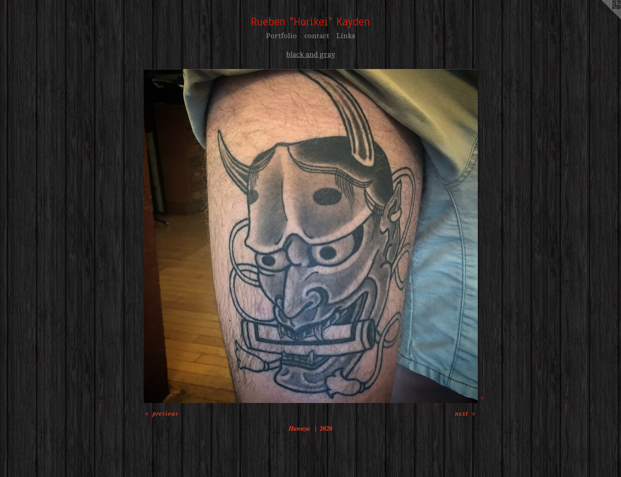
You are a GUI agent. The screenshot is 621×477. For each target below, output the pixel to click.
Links (345, 36)
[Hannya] (311, 236)
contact (316, 36)
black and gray (310, 54)
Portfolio (281, 36)
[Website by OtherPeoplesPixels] (603, 18)
